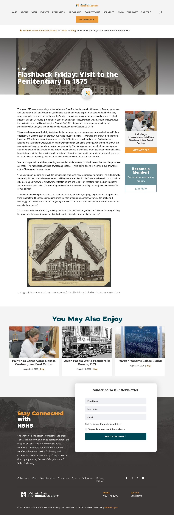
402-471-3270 (110, 495)
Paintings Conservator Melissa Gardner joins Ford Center (141, 139)
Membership (47, 478)
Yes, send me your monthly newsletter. (106, 429)
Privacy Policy (100, 479)
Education (63, 478)
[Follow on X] (137, 478)
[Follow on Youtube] (143, 478)
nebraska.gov (111, 507)
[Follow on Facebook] (127, 478)
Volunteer (88, 478)
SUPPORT (135, 493)
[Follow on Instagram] (132, 478)
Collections (23, 478)
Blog (22, 69)
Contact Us (136, 495)
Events (76, 478)
